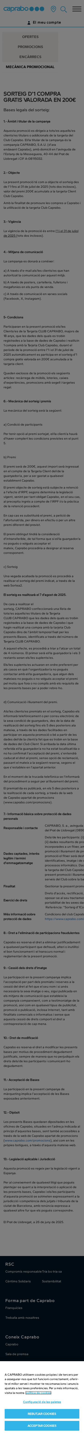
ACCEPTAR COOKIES (42, 1425)
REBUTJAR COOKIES (42, 1414)
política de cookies (38, 1393)
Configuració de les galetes (42, 1402)
